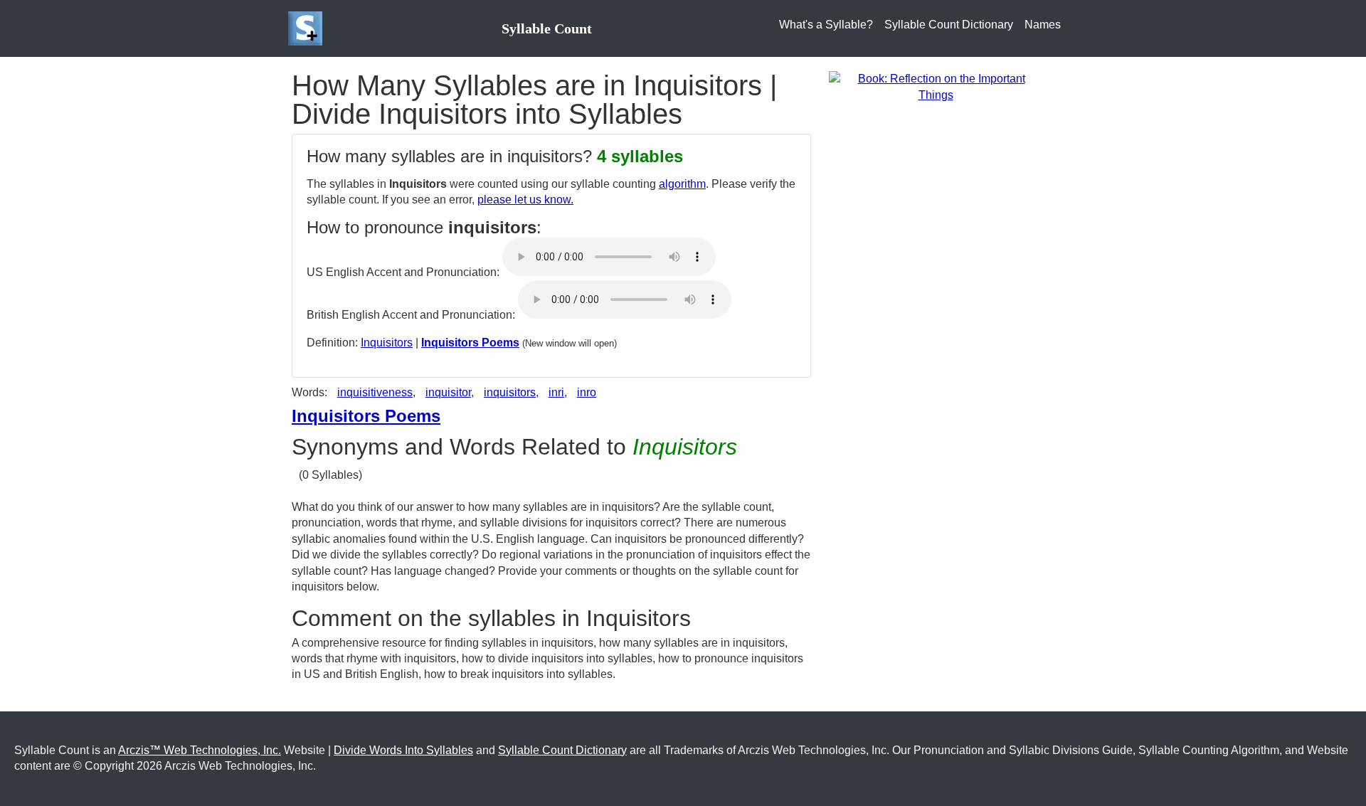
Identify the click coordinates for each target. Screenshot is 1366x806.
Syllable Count (547, 28)
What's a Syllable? (826, 24)
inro (586, 392)
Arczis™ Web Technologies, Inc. (199, 750)
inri (556, 392)
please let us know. (525, 199)
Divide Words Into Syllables (403, 750)
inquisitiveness (375, 392)
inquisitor (448, 392)
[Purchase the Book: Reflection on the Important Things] (935, 86)
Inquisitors (387, 342)
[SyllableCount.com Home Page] (308, 28)
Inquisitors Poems (470, 342)
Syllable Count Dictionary (948, 24)
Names (1042, 24)
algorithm (682, 184)
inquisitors (510, 392)
